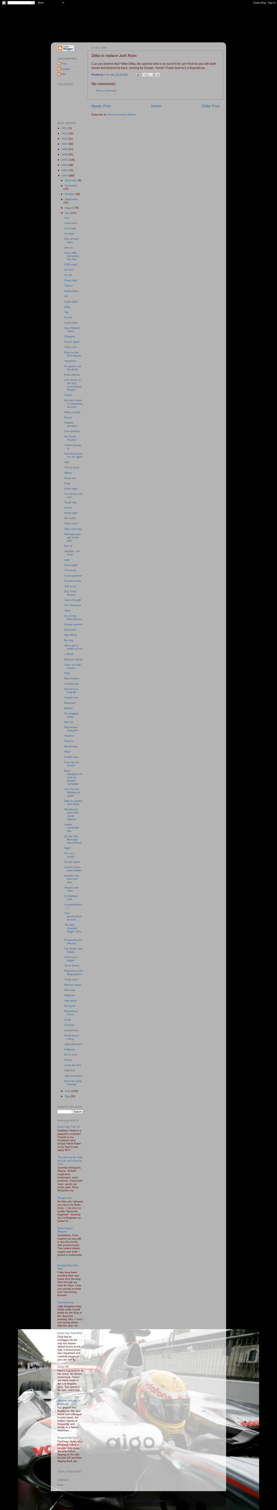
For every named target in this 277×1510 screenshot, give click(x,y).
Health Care (71, 756)
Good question (73, 575)
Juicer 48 (62, 1366)
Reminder (70, 702)
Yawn (67, 610)
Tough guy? (71, 979)
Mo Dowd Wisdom (70, 438)
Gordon (65, 68)
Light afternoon (73, 1044)
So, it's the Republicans (73, 617)
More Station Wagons (65, 1230)
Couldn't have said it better (73, 869)
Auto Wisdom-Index (72, 329)
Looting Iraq (71, 683)
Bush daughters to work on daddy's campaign (73, 777)
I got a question (73, 1075)
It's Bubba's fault (71, 897)
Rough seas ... (66, 1197)
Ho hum (69, 269)
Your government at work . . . (72, 916)
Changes (69, 336)
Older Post (211, 106)
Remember (71, 746)
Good (67, 1019)
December (71, 180)
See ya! (68, 721)
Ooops (68, 1059)
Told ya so (70, 586)
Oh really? (70, 518)
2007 (65, 159)
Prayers (68, 740)
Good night (70, 280)
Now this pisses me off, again (73, 455)
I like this (69, 1070)
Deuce (68, 417)
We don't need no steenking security (73, 403)
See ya (68, 247)
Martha (68, 708)
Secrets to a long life (71, 690)
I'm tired (69, 233)
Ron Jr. (68, 545)
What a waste (72, 412)
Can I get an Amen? (71, 764)
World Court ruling (71, 1037)
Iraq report (70, 1000)
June (68, 1090)
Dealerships (71, 291)
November (71, 185)
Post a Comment (106, 90)
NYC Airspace (72, 605)
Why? (67, 751)
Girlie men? (71, 523)
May (68, 1096)
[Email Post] (136, 74)
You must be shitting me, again (72, 792)
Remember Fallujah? (71, 729)
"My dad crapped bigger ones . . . (73, 929)
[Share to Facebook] (154, 75)
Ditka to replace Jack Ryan (73, 802)
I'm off (68, 274)
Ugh (66, 462)
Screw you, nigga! (70, 958)
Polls (67, 673)
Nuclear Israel (72, 984)
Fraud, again (72, 341)
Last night (70, 228)
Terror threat (71, 965)
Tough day (70, 502)
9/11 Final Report (70, 593)
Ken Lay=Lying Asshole (73, 1082)
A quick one (71, 697)
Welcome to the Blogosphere (73, 972)
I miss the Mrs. (73, 1065)
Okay (67, 306)
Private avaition (73, 624)
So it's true (70, 1054)
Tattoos (68, 285)
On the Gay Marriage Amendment (73, 839)
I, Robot (69, 653)
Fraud (67, 394)
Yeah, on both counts (72, 666)
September (71, 199)
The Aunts (70, 570)
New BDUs (70, 634)
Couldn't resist (72, 580)
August (69, 207)
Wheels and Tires (71, 889)
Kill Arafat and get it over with (72, 537)
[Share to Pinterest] (158, 75)
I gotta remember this (72, 828)
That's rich (70, 346)
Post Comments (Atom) (122, 114)
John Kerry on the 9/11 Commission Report (73, 384)
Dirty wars (70, 629)
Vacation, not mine (72, 553)
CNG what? (71, 264)
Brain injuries (72, 374)
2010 (65, 143)
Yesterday (70, 360)
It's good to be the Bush (72, 368)
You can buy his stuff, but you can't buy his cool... (70, 1160)
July (67, 213)
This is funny (71, 467)
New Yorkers (71, 678)
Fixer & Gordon (85, 19)
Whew (68, 472)
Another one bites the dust (71, 879)
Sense (68, 507)
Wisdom (69, 735)
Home (156, 106)
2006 (65, 165)
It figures (69, 1049)
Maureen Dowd (73, 659)
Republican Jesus (71, 1013)
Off (66, 296)
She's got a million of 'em (73, 647)
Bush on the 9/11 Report (72, 354)
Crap (67, 483)
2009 (65, 149)
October (70, 194)
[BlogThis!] (147, 75)
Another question (70, 424)
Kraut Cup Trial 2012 (69, 1332)
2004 (65, 175)
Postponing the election (73, 941)
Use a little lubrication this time (71, 256)
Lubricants (70, 223)
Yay (66, 312)
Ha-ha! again (72, 861)
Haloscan (69, 995)
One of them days (71, 240)
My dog (68, 640)
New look (69, 989)
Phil (63, 74)
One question (72, 431)
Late (67, 559)
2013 (65, 128)
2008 (65, 154)
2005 (65, 170)
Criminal (69, 1025)
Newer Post (101, 106)
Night (67, 847)
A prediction (71, 1030)
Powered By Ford (67, 1437)
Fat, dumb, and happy (73, 950)
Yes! (66, 217)
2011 (65, 138)
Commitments (65, 1302)
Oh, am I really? (69, 855)
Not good (69, 1005)
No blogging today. (71, 715)
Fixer (64, 63)
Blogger (159, 1500)
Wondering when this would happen (71, 814)
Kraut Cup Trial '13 (68, 1126)
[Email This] (143, 75)
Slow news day (73, 528)
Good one (70, 478)
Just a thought (72, 599)
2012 (65, 133)
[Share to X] (151, 75)
